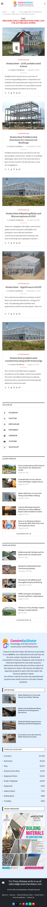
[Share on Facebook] (8, 93)
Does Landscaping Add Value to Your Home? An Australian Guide (31, 468)
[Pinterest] (23, 904)
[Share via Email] (19, 93)
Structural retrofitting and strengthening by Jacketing (30, 581)
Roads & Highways (24, 781)
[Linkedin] (26, 904)
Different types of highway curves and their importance (30, 595)
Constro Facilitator (17, 70)
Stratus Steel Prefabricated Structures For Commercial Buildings (23, 140)
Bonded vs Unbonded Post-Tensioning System (29, 567)
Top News (24, 756)
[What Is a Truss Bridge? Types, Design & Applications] (9, 611)
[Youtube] (33, 904)
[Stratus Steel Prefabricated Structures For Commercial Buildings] (23, 115)
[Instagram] (20, 904)
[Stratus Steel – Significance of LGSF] (23, 265)
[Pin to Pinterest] (14, 93)
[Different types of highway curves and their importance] (9, 597)
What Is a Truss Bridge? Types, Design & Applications (31, 609)
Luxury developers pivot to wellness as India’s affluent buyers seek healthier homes (30, 509)
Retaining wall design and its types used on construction (31, 553)
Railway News (24, 796)
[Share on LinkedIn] (17, 93)
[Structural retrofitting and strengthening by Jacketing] (9, 583)
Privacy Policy (39, 895)
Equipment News (24, 776)
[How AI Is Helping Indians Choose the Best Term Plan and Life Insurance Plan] (9, 524)
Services (12, 895)
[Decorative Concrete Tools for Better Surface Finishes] (9, 738)
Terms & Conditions (19, 897)
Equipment (24, 786)
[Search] (45, 4)
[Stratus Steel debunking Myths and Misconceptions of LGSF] (23, 192)
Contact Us (30, 897)
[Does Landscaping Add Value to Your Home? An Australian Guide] (9, 469)
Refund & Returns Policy (25, 895)
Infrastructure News (24, 771)
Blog (24, 766)
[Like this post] (5, 93)
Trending (24, 801)
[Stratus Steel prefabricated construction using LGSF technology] (23, 336)
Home (4, 12)
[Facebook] (13, 904)
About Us (5, 895)
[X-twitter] (17, 904)
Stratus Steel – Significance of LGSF (23, 287)
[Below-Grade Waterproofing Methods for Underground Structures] (9, 711)
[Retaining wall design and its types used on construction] (9, 555)
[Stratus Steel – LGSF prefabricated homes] (23, 41)
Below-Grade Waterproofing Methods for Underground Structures (29, 710)
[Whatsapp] (30, 904)
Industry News (24, 791)
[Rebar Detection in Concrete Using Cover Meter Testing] (9, 496)
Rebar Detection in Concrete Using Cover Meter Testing (29, 494)
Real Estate (24, 761)
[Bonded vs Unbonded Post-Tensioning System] (9, 569)
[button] (4, 841)
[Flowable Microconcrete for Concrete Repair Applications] (9, 483)
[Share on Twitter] (11, 93)
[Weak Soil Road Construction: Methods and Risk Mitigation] (9, 725)
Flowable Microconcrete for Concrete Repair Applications (30, 481)
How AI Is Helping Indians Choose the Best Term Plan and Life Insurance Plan (31, 523)
